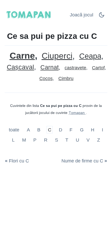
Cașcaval (20, 67)
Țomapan (77, 113)
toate (15, 129)
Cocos (46, 78)
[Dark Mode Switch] (101, 16)
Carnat (49, 67)
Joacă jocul (81, 14)
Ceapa (90, 56)
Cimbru (65, 78)
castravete (75, 67)
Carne (22, 56)
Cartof (98, 67)
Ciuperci (57, 56)
